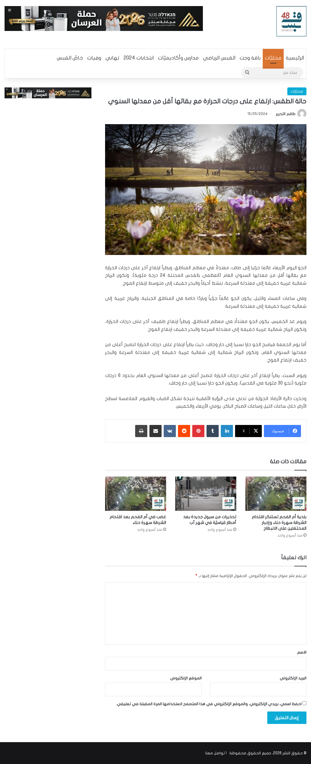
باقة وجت (250, 57)
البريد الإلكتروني (293, 678)
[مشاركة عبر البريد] (155, 431)
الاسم (301, 652)
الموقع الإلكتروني (186, 678)
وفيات (94, 57)
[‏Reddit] (184, 431)
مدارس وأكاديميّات (178, 57)
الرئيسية (295, 57)
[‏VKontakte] (170, 431)
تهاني (112, 57)
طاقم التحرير (286, 114)
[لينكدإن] (227, 431)
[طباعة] (141, 431)
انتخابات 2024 (139, 57)
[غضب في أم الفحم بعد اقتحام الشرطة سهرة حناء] (135, 494)
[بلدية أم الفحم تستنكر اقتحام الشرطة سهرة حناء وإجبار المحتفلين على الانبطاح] (275, 494)
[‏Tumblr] (213, 431)
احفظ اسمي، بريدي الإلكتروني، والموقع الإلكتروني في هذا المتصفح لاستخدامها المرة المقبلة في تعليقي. (209, 704)
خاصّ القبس (70, 57)
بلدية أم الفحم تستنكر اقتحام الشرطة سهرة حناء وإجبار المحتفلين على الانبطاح (279, 522)
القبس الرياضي (219, 57)
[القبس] (291, 21)
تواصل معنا (215, 753)
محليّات (273, 57)
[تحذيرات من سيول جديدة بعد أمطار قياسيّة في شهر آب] (205, 494)
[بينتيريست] (198, 431)
